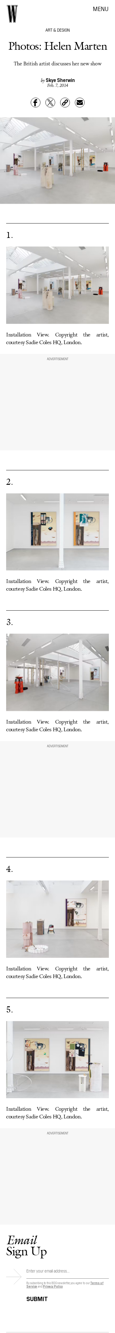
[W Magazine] (12, 14)
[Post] (50, 102)
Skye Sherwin (60, 80)
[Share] (35, 102)
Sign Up (26, 1245)
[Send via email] (80, 102)
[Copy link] (65, 102)
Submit (37, 1297)
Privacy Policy (53, 1286)
